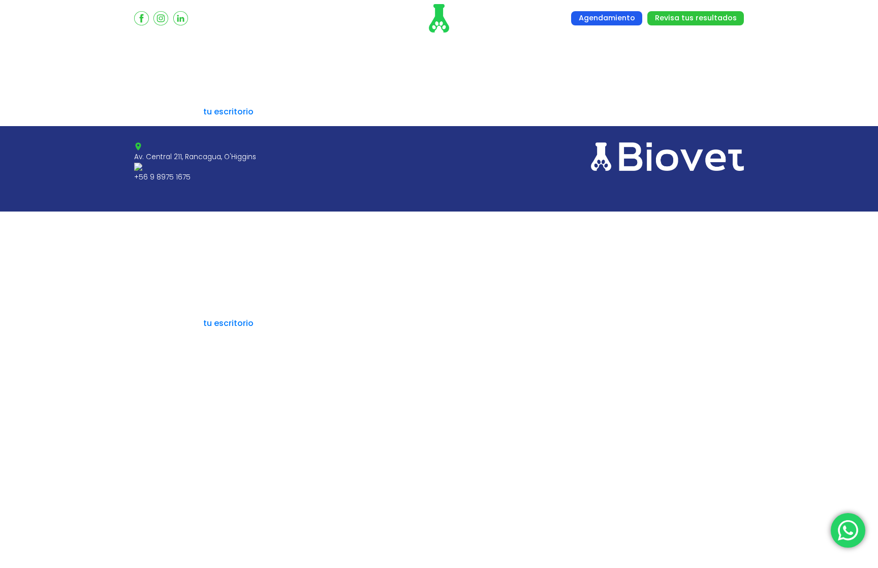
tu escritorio (228, 111)
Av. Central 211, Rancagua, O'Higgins (195, 157)
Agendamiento (607, 18)
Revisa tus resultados (696, 18)
